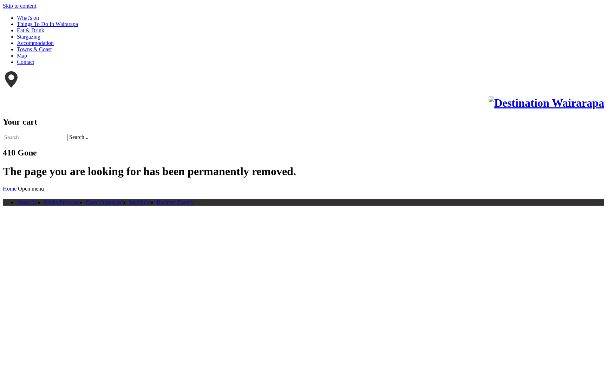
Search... (79, 137)
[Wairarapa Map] (11, 86)
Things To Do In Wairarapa (47, 24)
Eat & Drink (30, 30)
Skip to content (19, 6)
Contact (25, 62)
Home (10, 189)
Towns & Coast (34, 49)
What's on (28, 18)
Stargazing (28, 37)
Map (22, 56)
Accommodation (35, 43)
